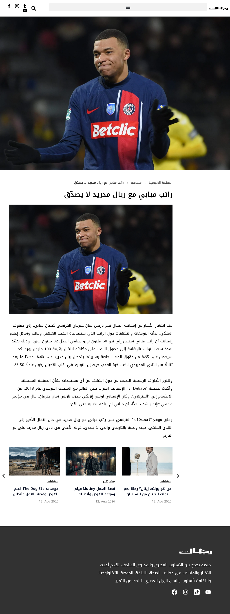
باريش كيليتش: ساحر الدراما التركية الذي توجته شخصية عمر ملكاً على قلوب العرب (91, 491)
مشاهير (136, 183)
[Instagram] (17, 6)
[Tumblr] (25, 6)
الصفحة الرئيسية (160, 183)
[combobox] (38, 8)
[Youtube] (25, 10)
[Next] (178, 476)
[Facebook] (174, 592)
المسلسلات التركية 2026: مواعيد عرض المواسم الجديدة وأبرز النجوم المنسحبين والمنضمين (37, 491)
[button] (128, 7)
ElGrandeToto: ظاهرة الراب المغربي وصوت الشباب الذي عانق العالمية (148, 491)
